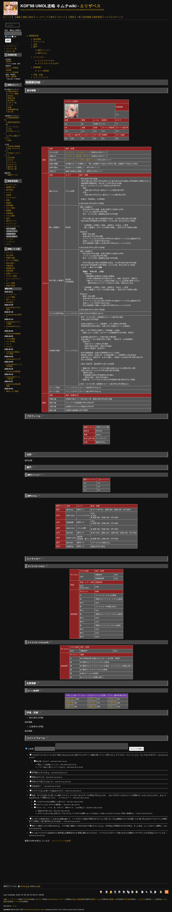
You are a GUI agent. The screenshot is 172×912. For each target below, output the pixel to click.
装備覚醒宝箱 (13, 109)
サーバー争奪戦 (12, 260)
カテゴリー (12, 164)
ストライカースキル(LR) (48, 63)
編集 (18, 17)
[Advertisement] (74, 27)
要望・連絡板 (11, 76)
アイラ (8, 344)
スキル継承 (10, 216)
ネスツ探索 (10, 283)
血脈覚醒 (9, 205)
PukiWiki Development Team (34, 910)
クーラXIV (80, 160)
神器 (8, 200)
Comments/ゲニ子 (13, 359)
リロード (61, 17)
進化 (9, 140)
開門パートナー (44, 50)
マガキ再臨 (10, 339)
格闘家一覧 (10, 187)
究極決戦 (9, 266)
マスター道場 (11, 276)
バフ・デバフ (13, 127)
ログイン (116, 17)
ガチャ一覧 (10, 51)
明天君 (78, 156)
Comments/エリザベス (57, 899)
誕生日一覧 (12, 167)
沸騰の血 (92, 707)
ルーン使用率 (43, 71)
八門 (9, 129)
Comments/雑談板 (13, 334)
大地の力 (112, 699)
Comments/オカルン (13, 327)
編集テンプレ (13, 175)
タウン (8, 244)
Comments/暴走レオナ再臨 (13, 353)
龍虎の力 (92, 699)
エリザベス (90, 6)
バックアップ (41, 17)
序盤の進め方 (13, 91)
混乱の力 (112, 707)
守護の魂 (112, 703)
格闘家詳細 (33, 36)
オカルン (9, 347)
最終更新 (97, 17)
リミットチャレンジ (13, 279)
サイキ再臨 (10, 341)
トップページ (11, 46)
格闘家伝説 (10, 268)
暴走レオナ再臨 (12, 391)
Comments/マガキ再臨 (13, 308)
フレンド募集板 (12, 68)
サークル (9, 239)
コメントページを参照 (61, 841)
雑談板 (8, 61)
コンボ (10, 105)
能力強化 (9, 190)
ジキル (14, 906)
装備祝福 (9, 213)
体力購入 (11, 100)
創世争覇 (9, 271)
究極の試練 (10, 258)
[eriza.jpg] (71, 111)
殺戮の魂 (69, 703)
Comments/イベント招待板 (13, 378)
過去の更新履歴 (78, 899)
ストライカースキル (46, 60)
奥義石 (8, 203)
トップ (8, 17)
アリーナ (9, 253)
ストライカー (11, 198)
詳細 (38, 886)
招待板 (8, 70)
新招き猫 (11, 98)
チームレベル (11, 185)
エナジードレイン (13, 226)
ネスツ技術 (10, 208)
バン (88, 152)
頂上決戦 (9, 255)
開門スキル (42, 53)
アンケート (12, 162)
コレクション (11, 224)
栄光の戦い (10, 263)
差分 (31, 17)
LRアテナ (86, 156)
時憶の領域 (10, 286)
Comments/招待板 (13, 372)
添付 (52, 17)
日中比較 (11, 158)
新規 (72, 17)
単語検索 (87, 17)
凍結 (25, 17)
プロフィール (39, 42)
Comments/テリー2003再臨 (13, 365)
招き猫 (10, 96)
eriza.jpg (24, 886)
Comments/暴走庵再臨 (13, 385)
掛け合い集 (12, 169)
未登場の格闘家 (14, 146)
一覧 (78, 17)
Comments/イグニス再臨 (13, 323)
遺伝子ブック (11, 221)
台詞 (35, 44)
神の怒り (92, 703)
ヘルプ (107, 17)
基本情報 (37, 39)
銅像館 (8, 210)
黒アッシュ (10, 300)
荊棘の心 (69, 707)
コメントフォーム (40, 77)
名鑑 (9, 107)
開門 (35, 47)
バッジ (8, 192)
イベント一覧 (11, 49)
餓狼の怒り (70, 699)
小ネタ (10, 160)
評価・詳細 (38, 75)
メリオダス (80, 152)
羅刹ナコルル (91, 160)
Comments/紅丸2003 (14, 315)
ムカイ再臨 (10, 297)
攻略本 (8, 195)
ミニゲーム (10, 242)
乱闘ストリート (12, 273)
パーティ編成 (13, 94)
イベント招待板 (12, 72)
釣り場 (10, 112)
